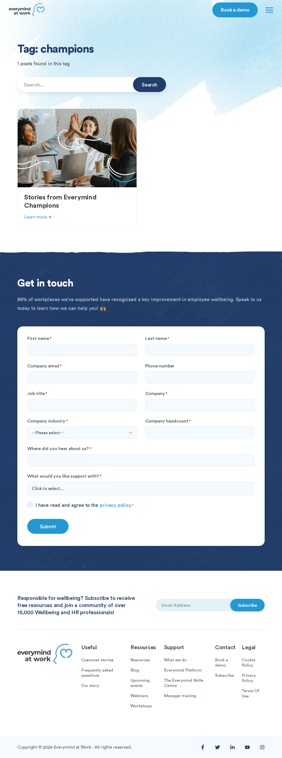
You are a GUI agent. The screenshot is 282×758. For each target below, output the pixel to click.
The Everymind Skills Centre (183, 683)
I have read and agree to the (85, 505)
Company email (44, 366)
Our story (90, 685)
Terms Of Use (250, 693)
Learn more (35, 217)
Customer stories (97, 660)
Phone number (159, 366)
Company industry (47, 421)
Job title (37, 393)
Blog (135, 670)
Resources (140, 660)
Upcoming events (140, 683)
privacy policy (115, 505)
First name (39, 338)
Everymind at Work (72, 747)
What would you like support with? (64, 476)
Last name (157, 338)
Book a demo (235, 10)
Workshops (141, 706)
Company (156, 393)
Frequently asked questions (97, 673)
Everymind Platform (183, 670)
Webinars (139, 696)
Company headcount (168, 421)
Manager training (180, 696)
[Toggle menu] (268, 10)
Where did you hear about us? (59, 448)
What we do (175, 660)
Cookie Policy (248, 662)
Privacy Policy (249, 678)
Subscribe (224, 675)
